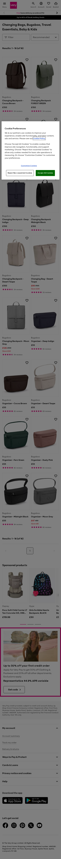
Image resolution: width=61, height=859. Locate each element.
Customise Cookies (29, 166)
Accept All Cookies (45, 173)
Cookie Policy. (39, 138)
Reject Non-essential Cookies (20, 173)
